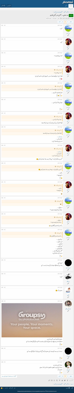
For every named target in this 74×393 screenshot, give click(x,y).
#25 (2, 83)
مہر (71, 388)
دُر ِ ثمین (68, 47)
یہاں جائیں (60, 137)
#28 (2, 127)
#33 (2, 214)
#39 (2, 348)
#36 (2, 274)
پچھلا (70, 22)
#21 (2, 25)
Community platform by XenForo (44, 391)
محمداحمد (71, 19)
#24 (2, 66)
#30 (2, 163)
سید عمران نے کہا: (58, 70)
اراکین (66, 6)
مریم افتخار (68, 282)
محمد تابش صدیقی (68, 309)
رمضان (59, 18)
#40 (2, 362)
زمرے (71, 6)
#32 (2, 198)
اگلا (59, 22)
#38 (2, 301)
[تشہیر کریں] (5, 25)
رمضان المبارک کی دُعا (48, 18)
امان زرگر (68, 356)
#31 (2, 182)
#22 (2, 39)
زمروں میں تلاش (70, 9)
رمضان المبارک (55, 18)
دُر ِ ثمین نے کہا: (59, 87)
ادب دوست (68, 268)
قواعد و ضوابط (11, 388)
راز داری (6, 388)
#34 (2, 230)
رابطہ (15, 388)
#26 (2, 99)
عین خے (68, 370)
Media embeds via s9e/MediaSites (24, 391)
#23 (2, 53)
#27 (2, 113)
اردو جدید (67, 388)
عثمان (68, 295)
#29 (2, 145)
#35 (2, 260)
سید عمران (68, 33)
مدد (3, 388)
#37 (2, 287)
